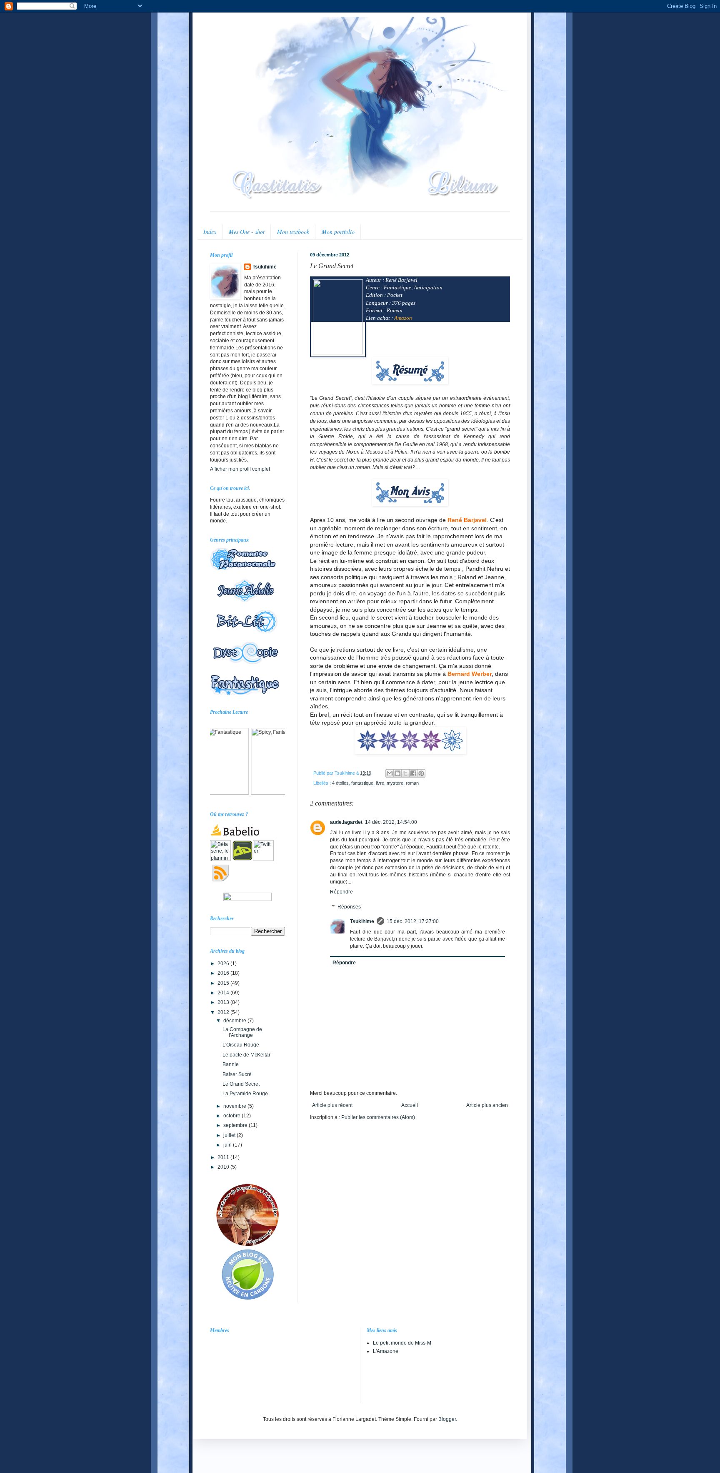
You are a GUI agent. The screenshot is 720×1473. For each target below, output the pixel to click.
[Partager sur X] (405, 773)
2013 (224, 1002)
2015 (224, 983)
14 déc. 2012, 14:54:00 (391, 822)
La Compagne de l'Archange (242, 1032)
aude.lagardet (346, 822)
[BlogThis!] (397, 773)
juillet (230, 1135)
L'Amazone (385, 1351)
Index (209, 232)
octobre (232, 1116)
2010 (224, 1167)
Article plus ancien (487, 1105)
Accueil (409, 1105)
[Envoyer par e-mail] (389, 773)
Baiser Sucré (237, 1074)
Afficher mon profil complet (240, 469)
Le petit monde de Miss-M (402, 1343)
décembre (235, 1021)
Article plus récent (332, 1105)
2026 (224, 963)
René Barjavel (467, 520)
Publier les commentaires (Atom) (378, 1117)
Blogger (447, 1419)
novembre (235, 1106)
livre (380, 782)
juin (228, 1145)
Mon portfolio (338, 232)
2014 (224, 993)
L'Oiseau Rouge (240, 1045)
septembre (236, 1125)
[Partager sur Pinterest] (421, 773)
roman (412, 782)
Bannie (230, 1064)
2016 (224, 973)
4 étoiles (340, 782)
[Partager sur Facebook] (413, 773)
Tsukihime (362, 921)
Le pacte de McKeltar (246, 1055)
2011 (224, 1157)
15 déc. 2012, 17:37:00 (413, 921)
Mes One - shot (247, 232)
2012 (224, 1012)
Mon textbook (293, 232)
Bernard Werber (470, 673)
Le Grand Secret (241, 1084)
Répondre (341, 892)
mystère (395, 782)
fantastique (362, 782)
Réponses (349, 907)
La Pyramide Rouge (245, 1094)
